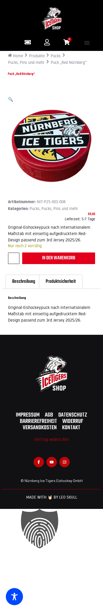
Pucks (56, 55)
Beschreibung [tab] (23, 281)
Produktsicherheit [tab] (61, 281)
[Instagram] (64, 462)
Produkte (37, 55)
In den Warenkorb (58, 258)
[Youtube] (51, 462)
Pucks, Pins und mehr (26, 62)
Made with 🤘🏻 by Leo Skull (51, 497)
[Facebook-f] (39, 462)
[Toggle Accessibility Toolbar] (14, 597)
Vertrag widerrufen (51, 439)
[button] (87, 42)
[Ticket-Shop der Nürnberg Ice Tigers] (28, 42)
